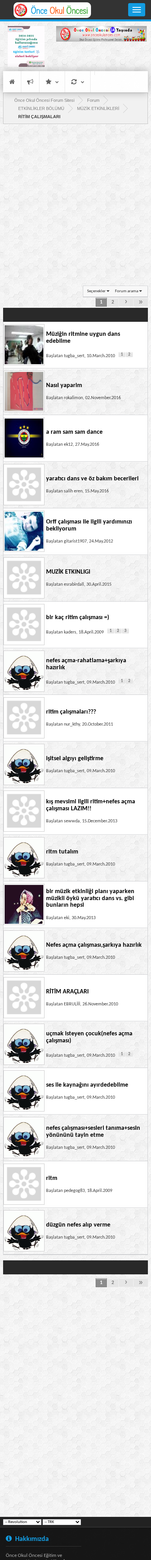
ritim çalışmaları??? (71, 712)
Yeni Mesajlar (30, 82)
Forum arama (126, 291)
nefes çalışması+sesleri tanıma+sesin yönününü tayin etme (93, 1131)
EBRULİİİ (72, 1004)
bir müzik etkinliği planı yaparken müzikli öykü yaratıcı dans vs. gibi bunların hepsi (90, 898)
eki (66, 918)
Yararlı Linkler (52, 82)
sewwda (72, 821)
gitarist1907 (75, 541)
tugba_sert (74, 356)
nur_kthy (72, 724)
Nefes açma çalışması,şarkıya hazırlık (94, 945)
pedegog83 (74, 1190)
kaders (70, 632)
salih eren (73, 491)
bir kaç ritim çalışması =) (77, 617)
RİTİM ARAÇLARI (67, 992)
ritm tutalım (62, 852)
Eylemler (77, 82)
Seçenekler (96, 291)
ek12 (68, 444)
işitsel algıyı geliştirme (74, 759)
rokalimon (73, 398)
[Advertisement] (101, 57)
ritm (51, 1178)
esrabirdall (74, 584)
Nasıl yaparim (64, 385)
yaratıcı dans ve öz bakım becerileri (92, 479)
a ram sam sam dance (74, 432)
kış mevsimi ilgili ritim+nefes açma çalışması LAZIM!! (90, 805)
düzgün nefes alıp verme (78, 1225)
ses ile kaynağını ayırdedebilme (87, 1085)
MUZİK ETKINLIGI (68, 572)
